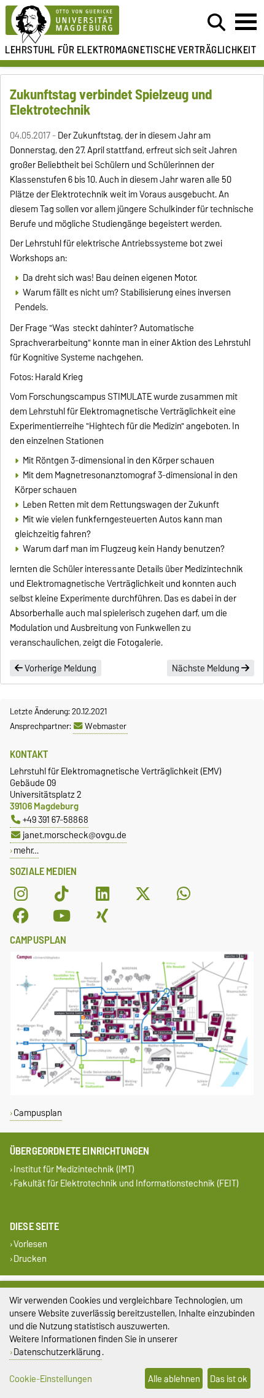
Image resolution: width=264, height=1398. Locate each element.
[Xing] (102, 915)
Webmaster (105, 726)
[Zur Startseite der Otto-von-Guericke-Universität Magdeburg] (81, 25)
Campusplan (38, 1112)
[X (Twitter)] (143, 893)
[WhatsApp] (184, 893)
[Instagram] (21, 893)
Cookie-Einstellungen (50, 1378)
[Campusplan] (132, 1092)
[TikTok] (61, 893)
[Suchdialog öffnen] (216, 22)
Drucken (30, 1258)
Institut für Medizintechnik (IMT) (74, 1169)
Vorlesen (30, 1244)
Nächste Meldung (206, 668)
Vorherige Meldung (59, 668)
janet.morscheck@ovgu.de (74, 834)
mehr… (26, 850)
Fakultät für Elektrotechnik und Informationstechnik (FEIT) (126, 1184)
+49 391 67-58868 (55, 819)
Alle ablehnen (174, 1378)
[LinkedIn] (102, 893)
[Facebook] (21, 915)
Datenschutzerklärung (57, 1351)
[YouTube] (61, 915)
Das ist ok (228, 1378)
